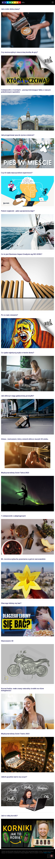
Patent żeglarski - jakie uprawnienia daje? (18, 211)
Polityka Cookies (47, 852)
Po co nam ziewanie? (9, 315)
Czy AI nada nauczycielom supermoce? (16, 173)
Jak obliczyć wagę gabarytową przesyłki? (17, 396)
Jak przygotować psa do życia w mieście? (17, 135)
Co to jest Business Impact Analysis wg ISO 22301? (21, 254)
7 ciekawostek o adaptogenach (13, 516)
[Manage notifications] (51, 856)
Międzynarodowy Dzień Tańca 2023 (15, 473)
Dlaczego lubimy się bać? (11, 603)
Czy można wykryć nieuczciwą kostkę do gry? (19, 52)
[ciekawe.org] (14, 3)
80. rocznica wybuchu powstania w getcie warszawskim (23, 559)
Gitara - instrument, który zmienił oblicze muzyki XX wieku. (24, 439)
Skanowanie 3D (7, 641)
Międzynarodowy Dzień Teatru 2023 (15, 734)
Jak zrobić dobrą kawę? (10, 9)
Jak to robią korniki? (9, 816)
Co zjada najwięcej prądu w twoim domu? (17, 353)
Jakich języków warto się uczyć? (14, 777)
